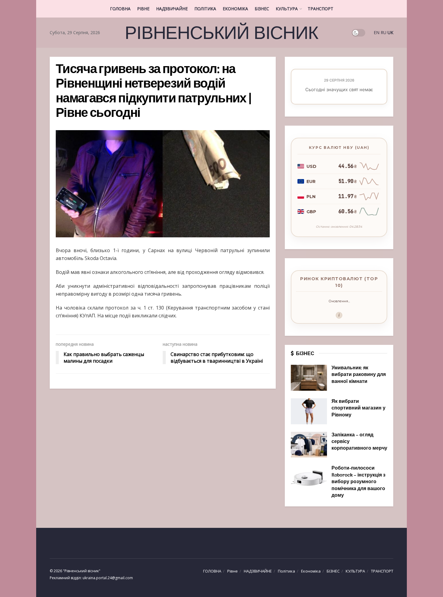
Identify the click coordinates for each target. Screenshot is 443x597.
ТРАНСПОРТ (320, 8)
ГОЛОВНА (120, 8)
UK (390, 32)
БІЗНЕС (262, 8)
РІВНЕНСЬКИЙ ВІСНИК (221, 33)
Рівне (143, 8)
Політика (205, 8)
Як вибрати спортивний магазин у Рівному (358, 408)
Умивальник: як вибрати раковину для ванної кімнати (358, 375)
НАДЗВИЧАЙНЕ (172, 8)
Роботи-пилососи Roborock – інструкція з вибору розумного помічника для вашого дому (358, 481)
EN (376, 32)
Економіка (235, 8)
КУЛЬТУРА (287, 8)
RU (383, 32)
